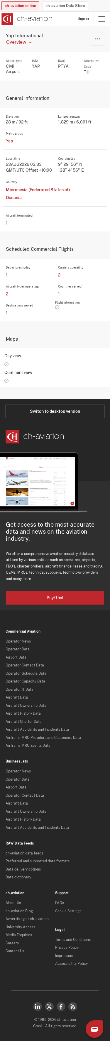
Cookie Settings (68, 911)
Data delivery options (23, 869)
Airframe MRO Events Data (28, 746)
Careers (12, 943)
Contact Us (15, 951)
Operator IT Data (19, 689)
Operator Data (18, 649)
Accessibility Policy (71, 964)
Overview (16, 42)
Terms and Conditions (73, 940)
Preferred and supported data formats (38, 861)
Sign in (83, 19)
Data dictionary (18, 877)
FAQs (59, 903)
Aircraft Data (17, 697)
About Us (13, 903)
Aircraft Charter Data (24, 722)
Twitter (49, 1006)
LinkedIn (37, 1006)
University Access (20, 927)
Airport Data (16, 657)
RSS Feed (72, 1006)
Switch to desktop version (55, 411)
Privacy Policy (67, 948)
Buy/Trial (55, 598)
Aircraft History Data (23, 713)
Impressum (64, 956)
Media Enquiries (19, 935)
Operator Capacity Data (25, 681)
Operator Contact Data (25, 665)
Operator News (18, 641)
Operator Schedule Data (26, 673)
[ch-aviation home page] (26, 19)
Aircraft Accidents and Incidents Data (37, 729)
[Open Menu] (102, 19)
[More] (97, 39)
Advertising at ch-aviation (27, 919)
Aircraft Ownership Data (26, 706)
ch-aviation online (20, 6)
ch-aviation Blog (19, 911)
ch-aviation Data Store (65, 6)
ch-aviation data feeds (24, 853)
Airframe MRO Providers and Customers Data (43, 738)
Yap (9, 141)
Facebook (61, 1006)
